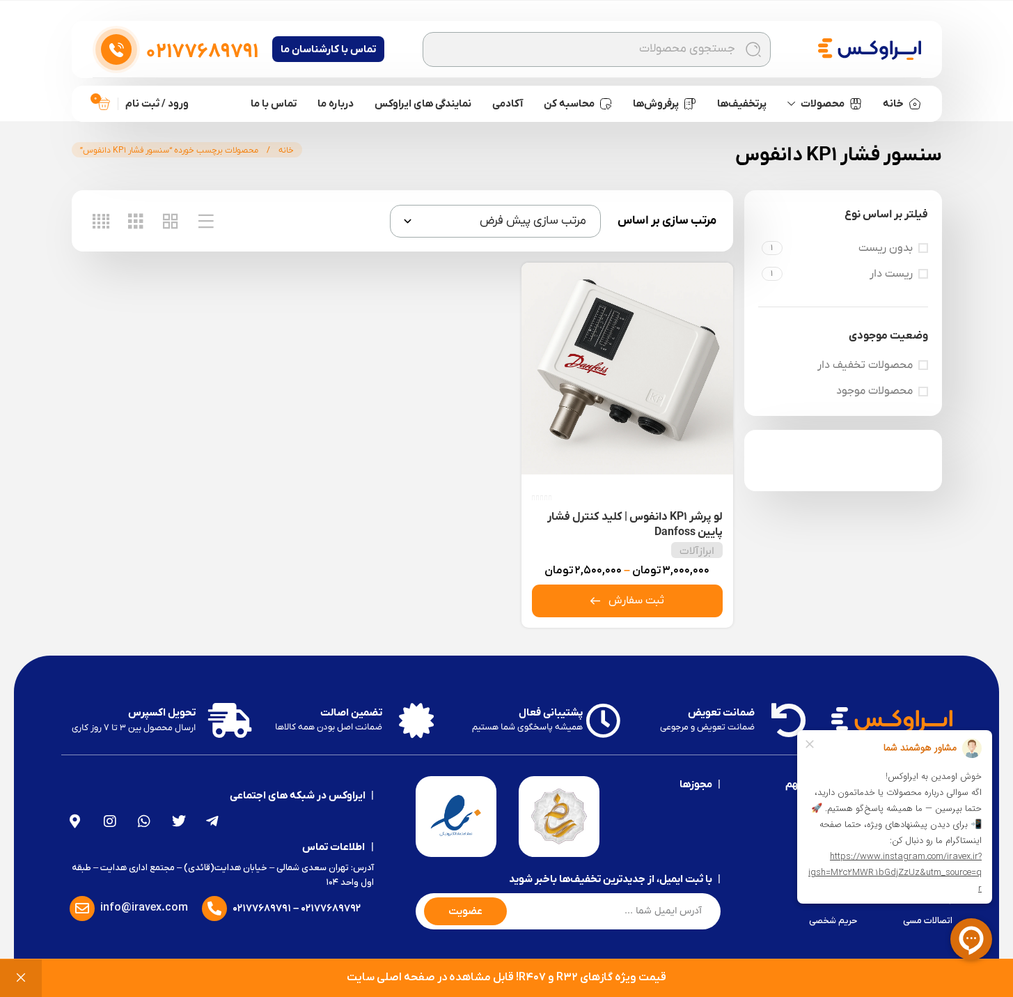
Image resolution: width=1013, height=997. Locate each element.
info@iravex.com (144, 908)
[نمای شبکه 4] (100, 220)
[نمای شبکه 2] (170, 220)
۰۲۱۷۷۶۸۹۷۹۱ (262, 908)
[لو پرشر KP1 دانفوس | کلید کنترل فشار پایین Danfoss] (626, 368)
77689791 (202, 52)
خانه (285, 150)
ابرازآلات (697, 551)
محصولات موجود (874, 391)
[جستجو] (753, 49)
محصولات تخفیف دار (865, 365)
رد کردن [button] (21, 978)
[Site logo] (869, 49)
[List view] (206, 220)
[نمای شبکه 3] (135, 220)
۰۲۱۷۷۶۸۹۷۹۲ (331, 908)
